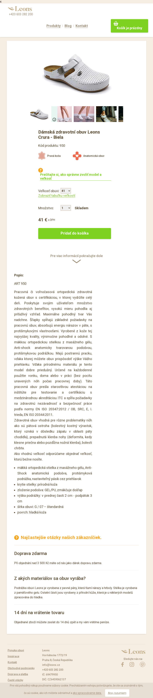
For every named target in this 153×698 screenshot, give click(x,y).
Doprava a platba (18, 674)
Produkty (53, 26)
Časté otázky (15, 680)
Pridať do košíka (75, 233)
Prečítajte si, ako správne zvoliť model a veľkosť (71, 176)
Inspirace (13, 656)
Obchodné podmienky (21, 668)
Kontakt (82, 26)
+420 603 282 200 (21, 14)
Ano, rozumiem (117, 692)
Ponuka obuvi (16, 650)
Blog (68, 26)
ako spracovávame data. (87, 692)
